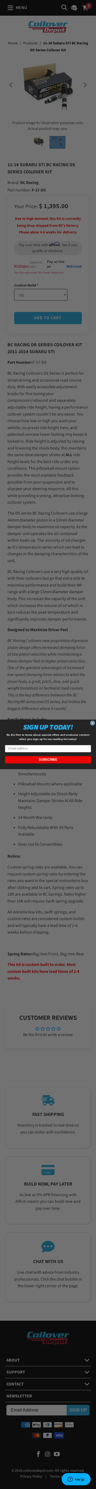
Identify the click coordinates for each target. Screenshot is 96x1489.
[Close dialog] (92, 723)
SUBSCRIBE (48, 759)
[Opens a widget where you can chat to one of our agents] (76, 1479)
